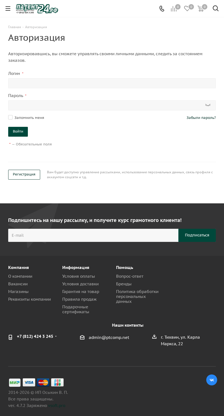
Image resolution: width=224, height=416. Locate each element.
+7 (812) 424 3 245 (35, 336)
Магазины (18, 291)
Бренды (124, 283)
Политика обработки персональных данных (137, 296)
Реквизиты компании (29, 299)
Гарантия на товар (80, 291)
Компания (18, 267)
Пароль (17, 95)
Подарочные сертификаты (75, 309)
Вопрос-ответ (129, 276)
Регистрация (24, 174)
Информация (75, 267)
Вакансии (18, 283)
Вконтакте (211, 379)
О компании (20, 276)
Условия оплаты (78, 276)
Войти (18, 131)
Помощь (124, 267)
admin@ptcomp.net (109, 337)
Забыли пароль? (201, 117)
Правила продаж (79, 299)
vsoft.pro (56, 405)
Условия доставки (80, 283)
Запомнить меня (29, 117)
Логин (15, 73)
